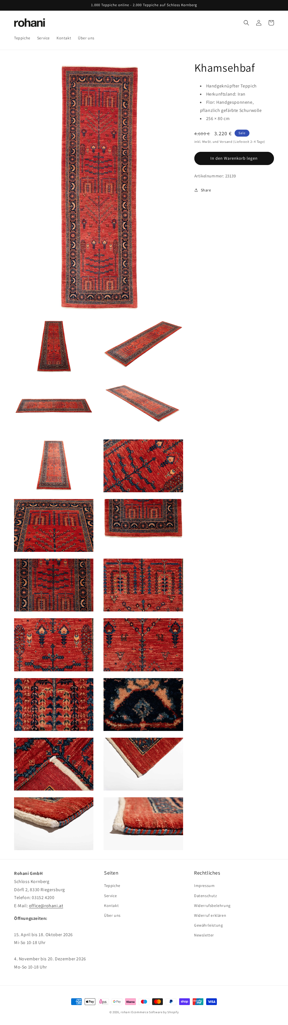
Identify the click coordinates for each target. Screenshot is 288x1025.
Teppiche (112, 885)
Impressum (204, 885)
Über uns (112, 915)
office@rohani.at (46, 906)
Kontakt (111, 905)
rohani (125, 1012)
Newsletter (204, 935)
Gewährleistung (208, 925)
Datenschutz (205, 895)
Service (110, 895)
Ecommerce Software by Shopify (155, 1012)
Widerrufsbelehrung (212, 905)
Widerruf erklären (210, 915)
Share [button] (206, 190)
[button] (246, 23)
